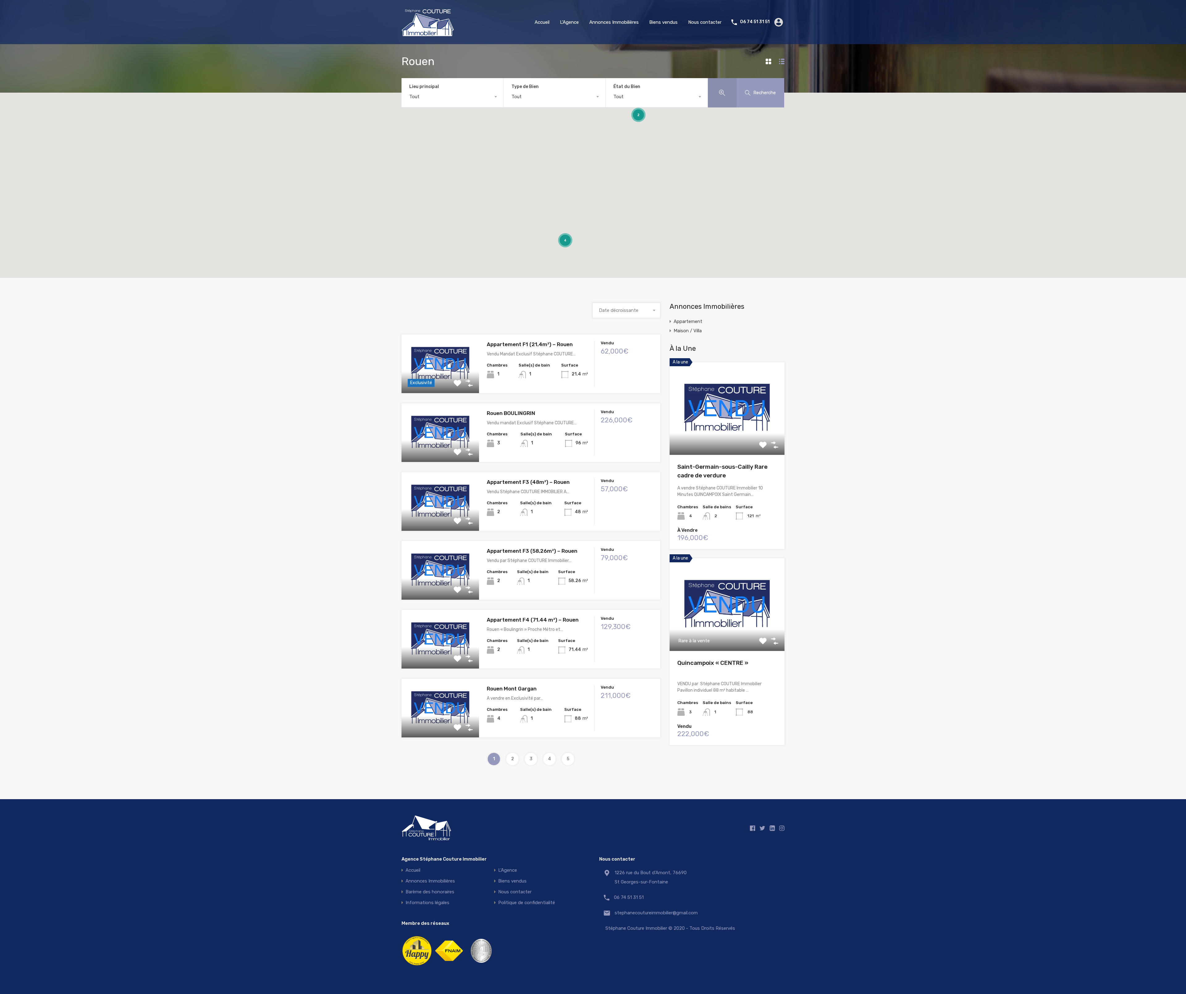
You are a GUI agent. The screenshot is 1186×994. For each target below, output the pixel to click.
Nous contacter (704, 22)
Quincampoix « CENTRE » (712, 662)
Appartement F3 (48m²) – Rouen (528, 482)
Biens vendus (663, 22)
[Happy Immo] (417, 966)
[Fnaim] (449, 966)
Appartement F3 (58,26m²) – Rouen (532, 551)
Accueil (542, 22)
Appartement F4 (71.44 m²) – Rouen (532, 620)
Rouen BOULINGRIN (511, 413)
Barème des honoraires (430, 892)
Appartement (688, 321)
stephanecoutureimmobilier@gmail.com (653, 913)
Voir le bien (727, 436)
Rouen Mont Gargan (511, 689)
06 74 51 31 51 (755, 21)
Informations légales (427, 902)
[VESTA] (481, 966)
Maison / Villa (688, 330)
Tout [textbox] (414, 96)
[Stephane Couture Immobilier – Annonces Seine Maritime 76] (428, 33)
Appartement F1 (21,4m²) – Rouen (530, 344)
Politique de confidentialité (526, 902)
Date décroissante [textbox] (618, 310)
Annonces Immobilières (614, 22)
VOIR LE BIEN (440, 381)
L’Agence (569, 22)
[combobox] (452, 96)
